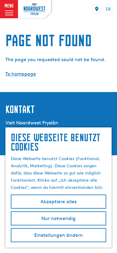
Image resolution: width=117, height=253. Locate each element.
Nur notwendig (58, 218)
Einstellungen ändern (58, 235)
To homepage (20, 74)
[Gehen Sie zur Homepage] (34, 9)
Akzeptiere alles (58, 201)
